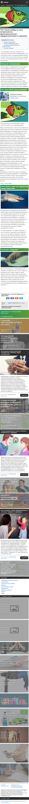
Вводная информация (9, 42)
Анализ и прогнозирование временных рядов (9, 497)
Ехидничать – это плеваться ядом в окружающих (9, 481)
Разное (3, 591)
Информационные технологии (9, 580)
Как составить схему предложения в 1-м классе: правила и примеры (14, 511)
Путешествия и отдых (7, 586)
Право (2, 593)
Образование (4, 331)
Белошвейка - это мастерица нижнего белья (18, 97)
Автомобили (4, 582)
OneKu (5, 2)
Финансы (3, 585)
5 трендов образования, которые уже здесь (11, 322)
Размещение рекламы (16, 786)
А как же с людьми (8, 48)
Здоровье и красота (6, 590)
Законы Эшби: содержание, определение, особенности (7, 339)
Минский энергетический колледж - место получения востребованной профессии (8, 568)
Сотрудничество (15, 784)
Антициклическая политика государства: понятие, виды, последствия (11, 352)
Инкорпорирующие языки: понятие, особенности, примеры (13, 431)
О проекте (3, 784)
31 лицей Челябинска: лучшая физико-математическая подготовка (11, 419)
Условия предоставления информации (11, 801)
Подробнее (24, 395)
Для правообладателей (17, 787)
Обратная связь (5, 786)
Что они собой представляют (11, 43)
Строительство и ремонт (8, 583)
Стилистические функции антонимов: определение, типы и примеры (11, 403)
